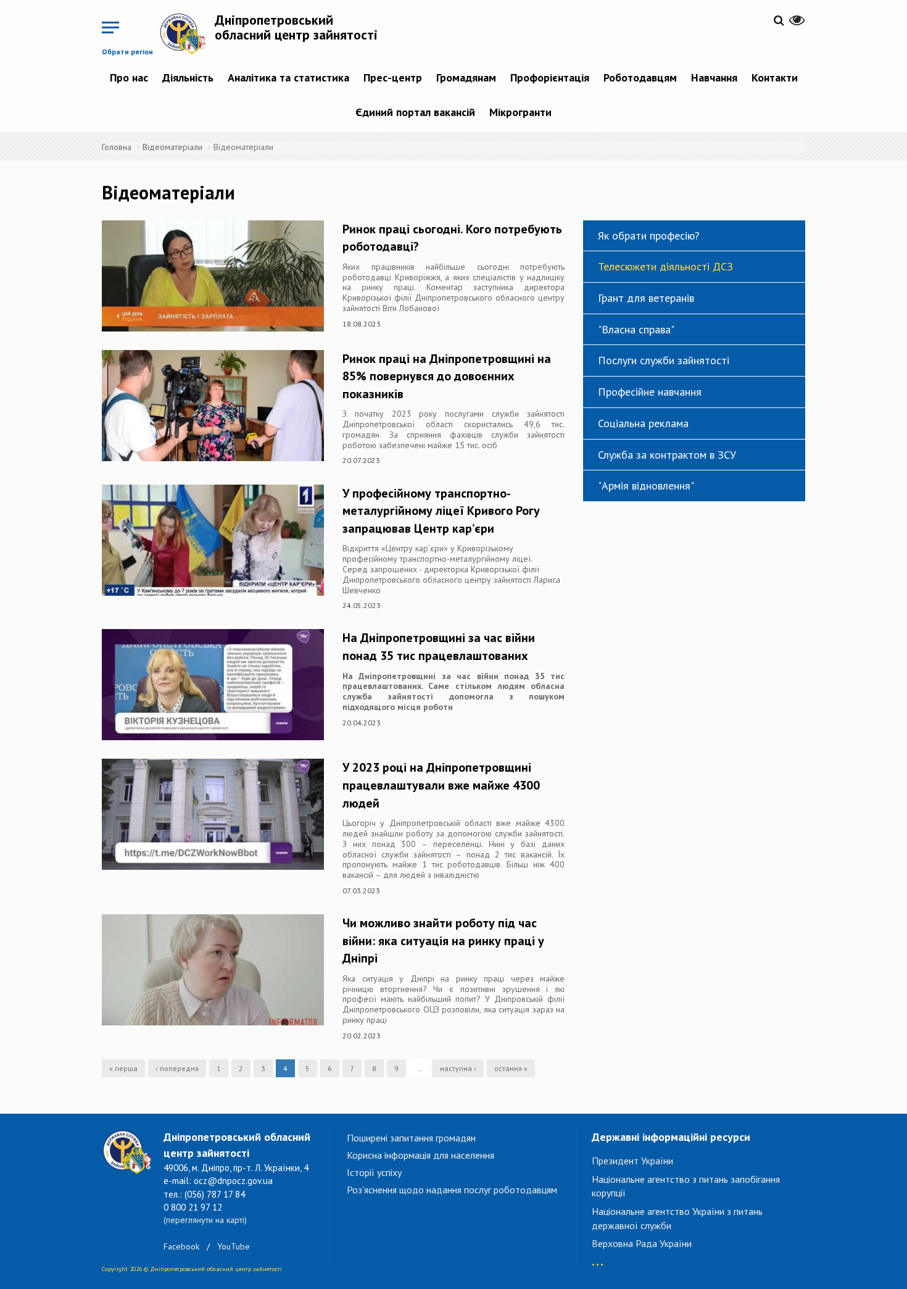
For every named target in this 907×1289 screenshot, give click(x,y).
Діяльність (187, 77)
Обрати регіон (127, 51)
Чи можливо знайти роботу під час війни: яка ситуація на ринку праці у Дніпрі (443, 940)
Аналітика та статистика (288, 77)
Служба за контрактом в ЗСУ (667, 455)
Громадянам (466, 77)
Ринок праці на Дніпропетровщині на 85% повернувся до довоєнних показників (446, 376)
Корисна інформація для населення (420, 1155)
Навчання (714, 77)
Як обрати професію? (649, 235)
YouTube (233, 1246)
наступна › (458, 1068)
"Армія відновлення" (646, 485)
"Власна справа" (636, 329)
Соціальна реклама (643, 423)
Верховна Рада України (642, 1243)
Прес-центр (392, 77)
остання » (511, 1068)
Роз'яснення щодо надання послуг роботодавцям (452, 1189)
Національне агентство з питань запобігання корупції (686, 1186)
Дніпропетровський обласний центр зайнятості (296, 27)
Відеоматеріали (172, 146)
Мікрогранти (520, 112)
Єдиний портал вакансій (415, 112)
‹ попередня (177, 1068)
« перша (123, 1068)
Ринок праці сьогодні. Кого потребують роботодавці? (452, 238)
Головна (116, 146)
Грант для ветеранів (646, 298)
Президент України (632, 1160)
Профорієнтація (549, 77)
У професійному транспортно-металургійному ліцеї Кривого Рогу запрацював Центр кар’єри (441, 510)
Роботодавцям (640, 77)
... (597, 1258)
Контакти (775, 77)
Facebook (181, 1246)
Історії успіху (374, 1172)
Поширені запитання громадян (411, 1138)
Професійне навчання (650, 392)
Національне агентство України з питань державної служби (677, 1218)
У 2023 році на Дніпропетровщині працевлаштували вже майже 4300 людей (441, 785)
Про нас (129, 77)
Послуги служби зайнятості (663, 360)
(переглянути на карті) (205, 1219)
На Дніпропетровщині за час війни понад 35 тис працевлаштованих (438, 647)
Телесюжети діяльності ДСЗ (665, 266)
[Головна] (187, 33)
